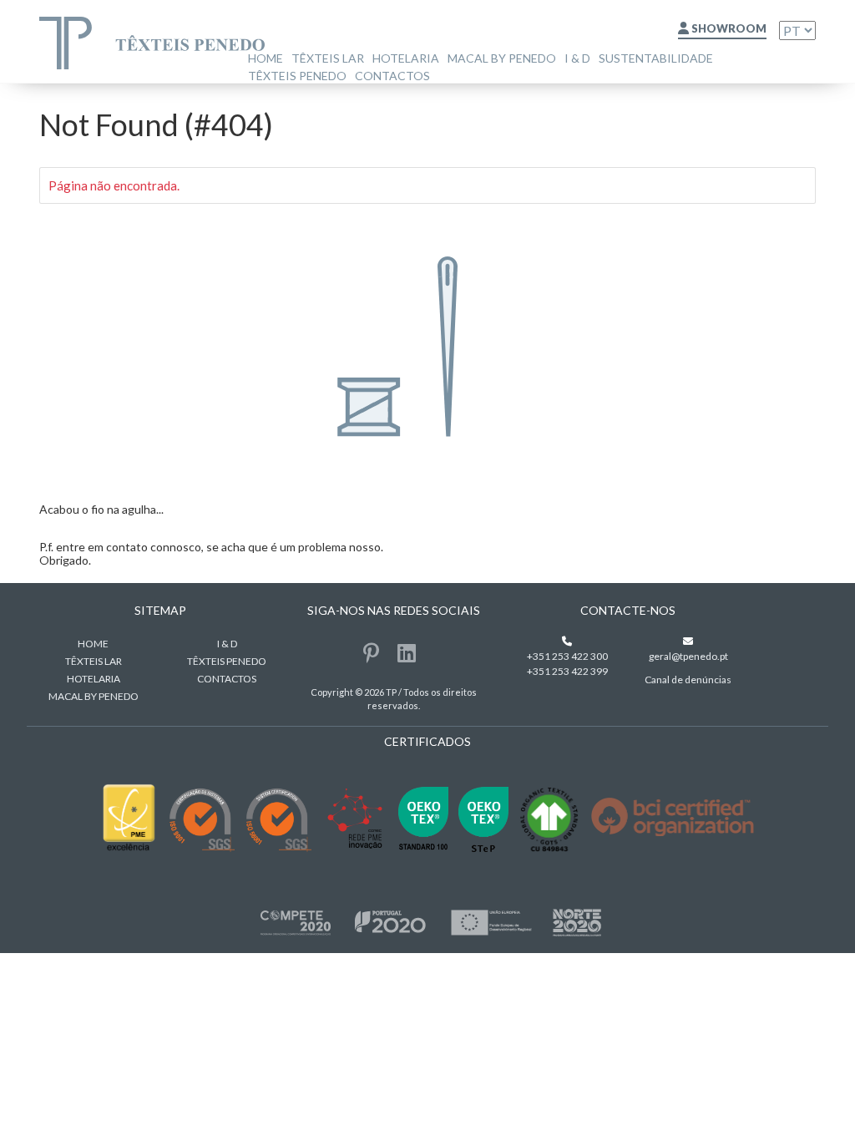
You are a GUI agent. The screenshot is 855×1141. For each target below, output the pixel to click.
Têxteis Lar (327, 58)
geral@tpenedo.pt (688, 656)
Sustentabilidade (656, 58)
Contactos (392, 75)
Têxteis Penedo (297, 75)
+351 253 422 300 (567, 656)
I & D (577, 58)
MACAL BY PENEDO (502, 58)
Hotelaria (405, 58)
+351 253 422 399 (567, 671)
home (265, 58)
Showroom (727, 28)
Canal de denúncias (688, 679)
